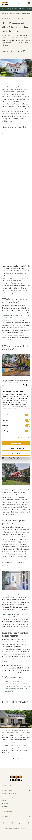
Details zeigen (22, 438)
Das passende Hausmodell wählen (16, 684)
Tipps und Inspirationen (9, 793)
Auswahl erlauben (16, 448)
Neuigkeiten (5, 803)
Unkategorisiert (11, 13)
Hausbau (25, 730)
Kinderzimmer (22, 490)
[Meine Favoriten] (24, 3)
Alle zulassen (16, 443)
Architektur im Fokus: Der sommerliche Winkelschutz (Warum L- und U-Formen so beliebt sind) (16, 737)
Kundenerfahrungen (8, 797)
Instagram (21, 8)
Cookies (6, 828)
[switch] (27, 420)
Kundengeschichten (11, 8)
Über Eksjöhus (7, 811)
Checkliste (15, 670)
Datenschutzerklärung (14, 828)
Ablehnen (16, 453)
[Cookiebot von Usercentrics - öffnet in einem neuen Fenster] (23, 385)
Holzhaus (12, 308)
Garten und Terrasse (22, 733)
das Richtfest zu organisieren (11, 614)
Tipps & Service (7, 733)
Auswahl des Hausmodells (10, 315)
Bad (10, 492)
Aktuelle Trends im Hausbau (14, 681)
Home (3, 13)
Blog (3, 8)
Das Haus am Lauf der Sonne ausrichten (17, 686)
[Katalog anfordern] (19, 3)
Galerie (4, 800)
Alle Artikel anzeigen (10, 707)
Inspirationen (7, 790)
